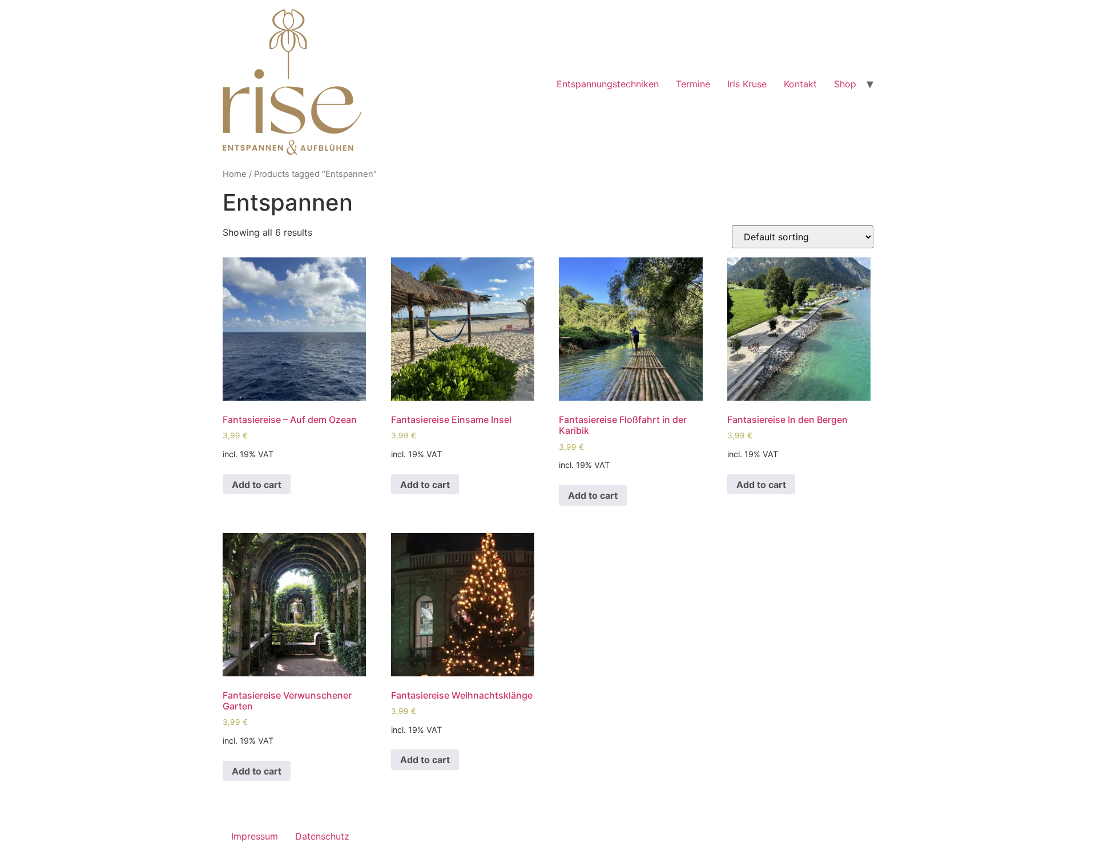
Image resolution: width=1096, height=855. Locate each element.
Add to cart (256, 484)
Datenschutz (322, 836)
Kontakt (800, 84)
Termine (693, 84)
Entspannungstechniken (608, 84)
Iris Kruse (747, 84)
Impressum (254, 836)
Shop (845, 84)
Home (235, 174)
